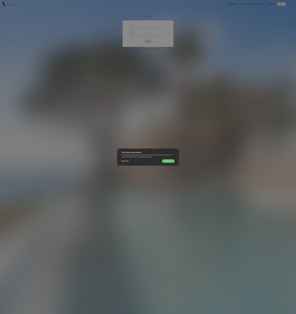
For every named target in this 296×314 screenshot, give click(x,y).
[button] (125, 161)
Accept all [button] (168, 161)
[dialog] (148, 157)
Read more (149, 157)
